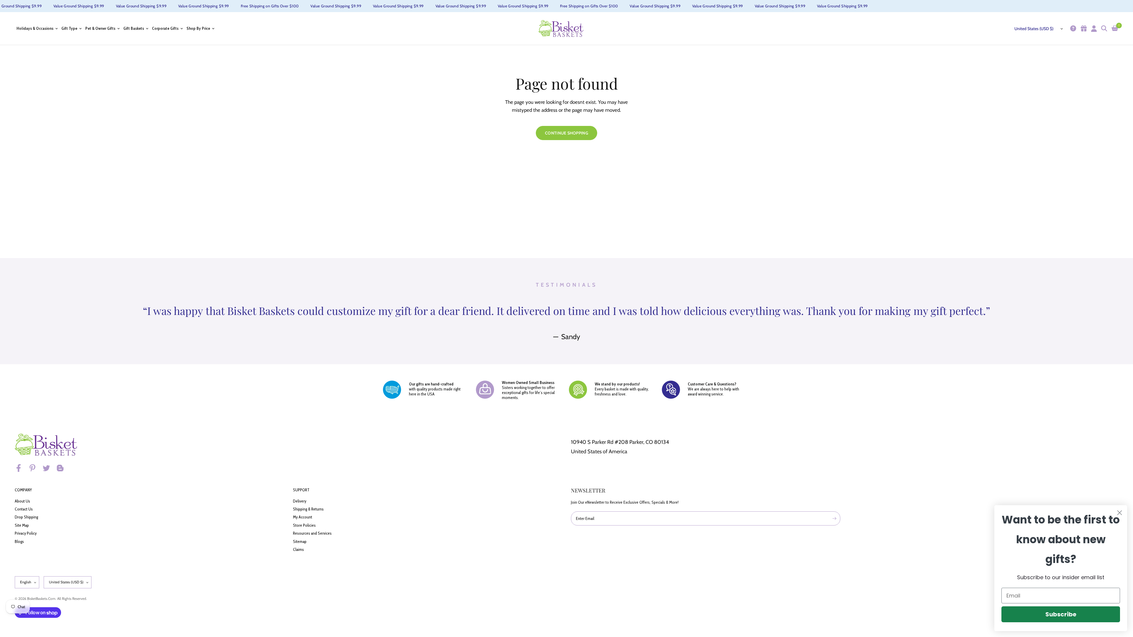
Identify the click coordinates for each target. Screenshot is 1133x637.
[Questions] (1072, 28)
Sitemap (300, 541)
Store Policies (304, 525)
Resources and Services (312, 533)
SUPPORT (301, 490)
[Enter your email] (834, 518)
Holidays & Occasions (35, 28)
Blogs (19, 541)
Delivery (299, 501)
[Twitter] (48, 468)
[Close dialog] (1119, 513)
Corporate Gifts (165, 28)
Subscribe (1060, 614)
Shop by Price (198, 28)
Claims (298, 549)
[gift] (1083, 28)
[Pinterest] (35, 468)
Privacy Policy (26, 533)
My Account (302, 517)
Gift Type (69, 28)
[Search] (1103, 28)
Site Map (22, 525)
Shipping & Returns (308, 509)
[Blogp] (62, 468)
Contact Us (24, 509)
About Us (22, 501)
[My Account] (1093, 28)
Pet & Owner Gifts (100, 28)
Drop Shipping (26, 517)
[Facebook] (21, 468)
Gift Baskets (133, 28)
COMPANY (23, 490)
